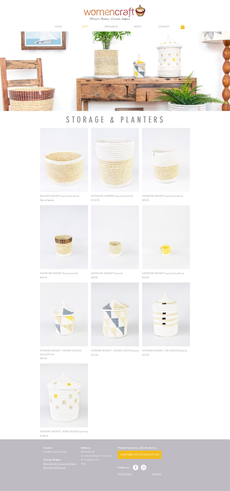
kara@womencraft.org (55, 451)
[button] (182, 26)
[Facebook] (135, 467)
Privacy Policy (125, 473)
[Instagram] (143, 467)
